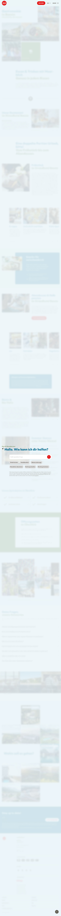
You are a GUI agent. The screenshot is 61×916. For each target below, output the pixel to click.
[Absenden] (49, 457)
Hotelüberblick (25, 462)
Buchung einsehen (30, 467)
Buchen (41, 3)
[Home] (4, 3)
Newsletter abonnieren (16, 467)
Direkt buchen (14, 462)
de (48, 3)
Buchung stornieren (43, 467)
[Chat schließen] (57, 912)
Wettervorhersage (36, 462)
